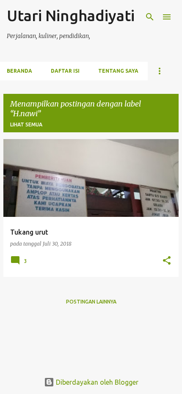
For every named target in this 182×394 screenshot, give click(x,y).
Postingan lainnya (91, 301)
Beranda (19, 71)
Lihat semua (26, 124)
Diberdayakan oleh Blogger (96, 382)
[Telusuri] (150, 17)
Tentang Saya (118, 71)
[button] (167, 261)
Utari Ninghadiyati (71, 15)
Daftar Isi (65, 71)
